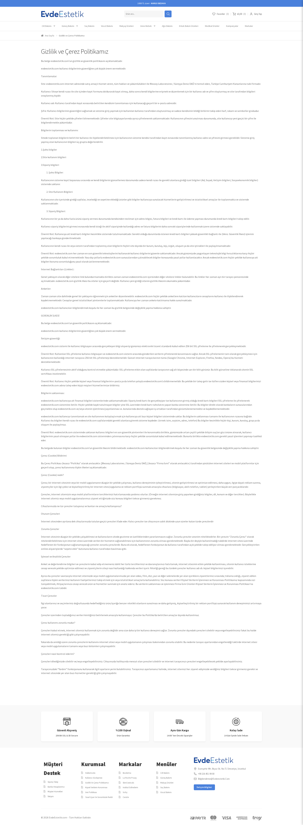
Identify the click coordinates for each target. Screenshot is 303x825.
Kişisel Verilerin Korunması (96, 787)
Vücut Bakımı (107, 26)
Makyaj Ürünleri (126, 26)
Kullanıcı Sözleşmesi (93, 777)
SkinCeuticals (128, 782)
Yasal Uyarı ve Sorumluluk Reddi (99, 797)
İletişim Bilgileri (204, 787)
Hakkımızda (90, 773)
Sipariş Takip (53, 782)
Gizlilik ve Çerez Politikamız (97, 782)
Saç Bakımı (89, 26)
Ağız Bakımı (167, 26)
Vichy (125, 792)
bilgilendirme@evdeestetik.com (214, 778)
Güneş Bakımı (68, 26)
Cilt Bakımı (46, 26)
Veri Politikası (91, 792)
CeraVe (126, 797)
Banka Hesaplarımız (56, 786)
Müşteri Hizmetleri (55, 791)
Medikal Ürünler (212, 26)
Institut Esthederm (130, 787)
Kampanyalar (232, 26)
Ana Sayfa (49, 35)
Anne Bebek (146, 26)
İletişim (51, 796)
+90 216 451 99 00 (206, 773)
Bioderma (127, 773)
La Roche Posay (130, 777)
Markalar (249, 26)
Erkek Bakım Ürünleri (188, 26)
